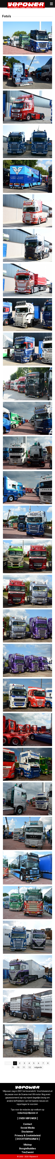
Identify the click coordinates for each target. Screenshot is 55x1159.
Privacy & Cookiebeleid (27, 1135)
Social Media (28, 1127)
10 (18, 1067)
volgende (38, 1067)
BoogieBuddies (27, 1148)
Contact (27, 1124)
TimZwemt (28, 1152)
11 (24, 1067)
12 (30, 1067)
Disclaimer (27, 1131)
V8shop (27, 1144)
